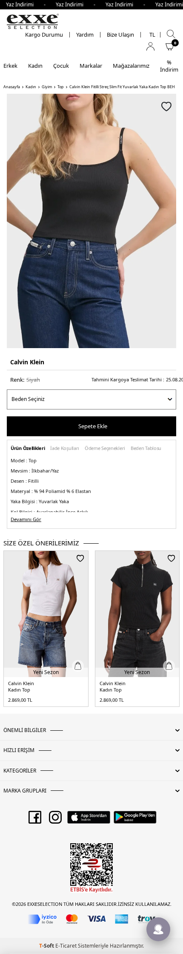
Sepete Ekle (92, 426)
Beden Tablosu (146, 448)
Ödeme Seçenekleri (105, 448)
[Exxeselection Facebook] (34, 820)
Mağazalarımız (131, 65)
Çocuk (61, 65)
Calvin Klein (27, 362)
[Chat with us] (158, 929)
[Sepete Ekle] (78, 666)
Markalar (91, 65)
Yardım (85, 34)
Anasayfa (11, 86)
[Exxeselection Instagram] (55, 820)
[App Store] (88, 820)
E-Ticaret (66, 945)
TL (152, 34)
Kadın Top (19, 690)
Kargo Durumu (44, 34)
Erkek (10, 65)
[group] (91, 221)
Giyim (47, 86)
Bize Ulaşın (120, 34)
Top (60, 86)
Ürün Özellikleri (28, 448)
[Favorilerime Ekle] (80, 558)
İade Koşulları (64, 448)
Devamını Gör (26, 519)
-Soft (47, 945)
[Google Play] (135, 820)
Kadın (35, 65)
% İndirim (169, 65)
